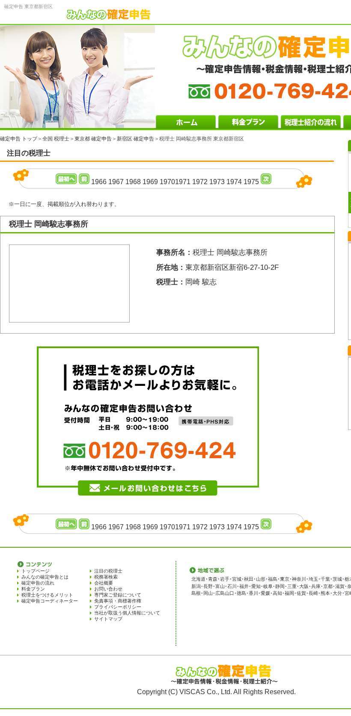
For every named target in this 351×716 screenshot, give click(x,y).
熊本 (325, 593)
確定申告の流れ (37, 582)
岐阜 (268, 586)
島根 (196, 593)
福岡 (289, 593)
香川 (253, 593)
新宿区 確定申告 (135, 139)
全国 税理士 (55, 139)
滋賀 (340, 586)
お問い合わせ (108, 588)
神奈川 (299, 579)
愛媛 (265, 593)
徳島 (241, 593)
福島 (272, 579)
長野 (208, 586)
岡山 (208, 593)
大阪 (304, 586)
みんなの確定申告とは (44, 576)
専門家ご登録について (117, 594)
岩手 (224, 579)
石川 (232, 586)
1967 (116, 181)
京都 (328, 586)
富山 (220, 586)
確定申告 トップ (18, 139)
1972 (200, 181)
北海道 (198, 579)
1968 (133, 181)
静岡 (280, 586)
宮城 (236, 579)
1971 (182, 181)
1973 (217, 181)
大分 (337, 593)
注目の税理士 (108, 570)
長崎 (313, 593)
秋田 (248, 579)
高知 (277, 593)
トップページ (35, 570)
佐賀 (301, 593)
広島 (220, 593)
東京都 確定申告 (93, 139)
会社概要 (103, 582)
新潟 (196, 586)
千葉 (325, 579)
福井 (244, 586)
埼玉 (313, 579)
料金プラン (33, 588)
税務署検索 (106, 576)
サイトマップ (108, 618)
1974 (234, 181)
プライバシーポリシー (117, 606)
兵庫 (316, 586)
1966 (99, 181)
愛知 (256, 586)
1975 (251, 181)
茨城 (337, 579)
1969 (150, 181)
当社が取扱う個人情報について (127, 612)
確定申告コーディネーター (49, 600)
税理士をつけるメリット (47, 594)
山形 (260, 579)
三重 (292, 586)
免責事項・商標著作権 (117, 600)
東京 (284, 579)
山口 (229, 593)
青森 (212, 579)
